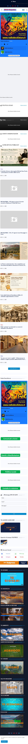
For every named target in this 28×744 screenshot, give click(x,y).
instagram (8, 557)
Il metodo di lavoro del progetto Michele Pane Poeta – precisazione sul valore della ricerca (14, 172)
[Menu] (2, 10)
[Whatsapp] (4, 175)
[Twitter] (2, 175)
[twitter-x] (10, 6)
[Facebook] (1, 175)
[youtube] (13, 6)
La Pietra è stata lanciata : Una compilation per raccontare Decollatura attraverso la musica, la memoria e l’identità (13, 265)
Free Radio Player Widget (14, 55)
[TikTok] (20, 6)
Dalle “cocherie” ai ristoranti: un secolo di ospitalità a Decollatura (11, 327)
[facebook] (8, 6)
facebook (8, 553)
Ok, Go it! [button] (4, 741)
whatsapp (21, 553)
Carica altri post (13, 368)
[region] (14, 50)
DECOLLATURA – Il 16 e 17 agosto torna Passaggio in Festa (14, 233)
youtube (22, 557)
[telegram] (18, 6)
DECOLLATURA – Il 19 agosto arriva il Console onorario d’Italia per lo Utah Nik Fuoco (12, 202)
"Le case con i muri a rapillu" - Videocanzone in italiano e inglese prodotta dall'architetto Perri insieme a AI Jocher (13, 359)
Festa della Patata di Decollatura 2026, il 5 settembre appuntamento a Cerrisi (11, 296)
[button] (23, 10)
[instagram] (15, 6)
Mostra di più (23, 105)
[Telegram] (5, 175)
